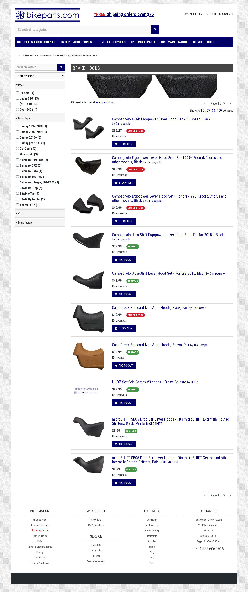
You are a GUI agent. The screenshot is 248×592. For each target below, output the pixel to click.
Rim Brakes (74, 55)
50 (213, 110)
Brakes (61, 55)
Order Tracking (96, 550)
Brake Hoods (90, 55)
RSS (152, 557)
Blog (152, 552)
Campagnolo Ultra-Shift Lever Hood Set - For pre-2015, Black (158, 273)
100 (219, 110)
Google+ (152, 541)
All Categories (39, 519)
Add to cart (125, 259)
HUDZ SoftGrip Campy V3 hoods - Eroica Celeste (149, 382)
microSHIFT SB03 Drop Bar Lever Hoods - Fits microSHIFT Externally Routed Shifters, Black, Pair (170, 421)
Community (152, 519)
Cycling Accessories (76, 42)
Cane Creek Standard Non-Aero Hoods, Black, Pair (150, 307)
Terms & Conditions (40, 563)
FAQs (39, 541)
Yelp (152, 563)
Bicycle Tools (203, 42)
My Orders (96, 519)
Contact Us (96, 545)
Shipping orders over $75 (124, 14)
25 (208, 110)
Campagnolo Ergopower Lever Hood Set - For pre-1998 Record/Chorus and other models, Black (169, 198)
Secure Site (39, 557)
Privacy (39, 552)
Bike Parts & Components (36, 42)
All (20, 55)
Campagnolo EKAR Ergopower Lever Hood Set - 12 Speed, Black (161, 119)
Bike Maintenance (174, 42)
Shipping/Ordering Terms (40, 547)
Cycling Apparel (143, 42)
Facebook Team (152, 525)
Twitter (152, 547)
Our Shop (96, 556)
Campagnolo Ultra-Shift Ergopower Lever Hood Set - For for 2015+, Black (168, 234)
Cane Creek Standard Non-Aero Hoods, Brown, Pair (150, 344)
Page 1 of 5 (217, 103)
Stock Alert (126, 144)
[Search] (155, 29)
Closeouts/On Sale (39, 530)
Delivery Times (40, 536)
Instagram (152, 536)
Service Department (96, 561)
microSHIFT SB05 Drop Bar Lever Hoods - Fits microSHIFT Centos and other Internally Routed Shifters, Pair (170, 459)
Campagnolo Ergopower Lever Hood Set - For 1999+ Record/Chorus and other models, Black (167, 159)
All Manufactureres (40, 525)
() (27, 93)
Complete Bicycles (111, 42)
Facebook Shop (152, 530)
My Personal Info (96, 525)
